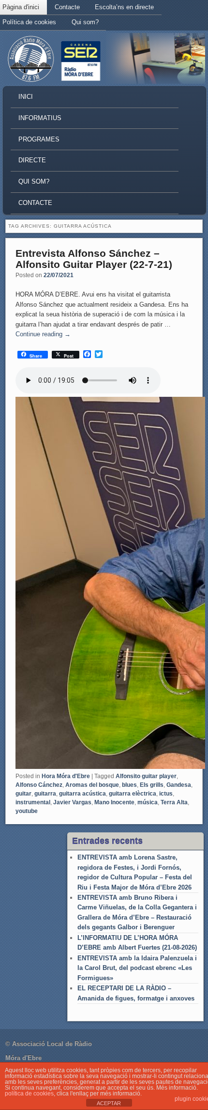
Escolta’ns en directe (124, 7)
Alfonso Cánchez (38, 785)
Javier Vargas (72, 802)
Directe (32, 160)
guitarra (45, 793)
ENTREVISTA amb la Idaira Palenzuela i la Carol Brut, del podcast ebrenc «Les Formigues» (137, 968)
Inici (25, 96)
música (147, 802)
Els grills (151, 785)
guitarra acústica (82, 793)
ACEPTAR (109, 1103)
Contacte (67, 7)
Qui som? (85, 22)
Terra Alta (174, 802)
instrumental (32, 802)
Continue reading (43, 334)
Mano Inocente (114, 802)
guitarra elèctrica (132, 793)
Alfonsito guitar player (146, 776)
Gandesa (178, 785)
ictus (166, 793)
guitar (23, 793)
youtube (26, 811)
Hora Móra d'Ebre (66, 776)
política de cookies (29, 1093)
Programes (38, 139)
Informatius (39, 118)
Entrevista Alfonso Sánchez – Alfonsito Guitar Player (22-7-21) (93, 259)
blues (129, 785)
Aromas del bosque (92, 785)
